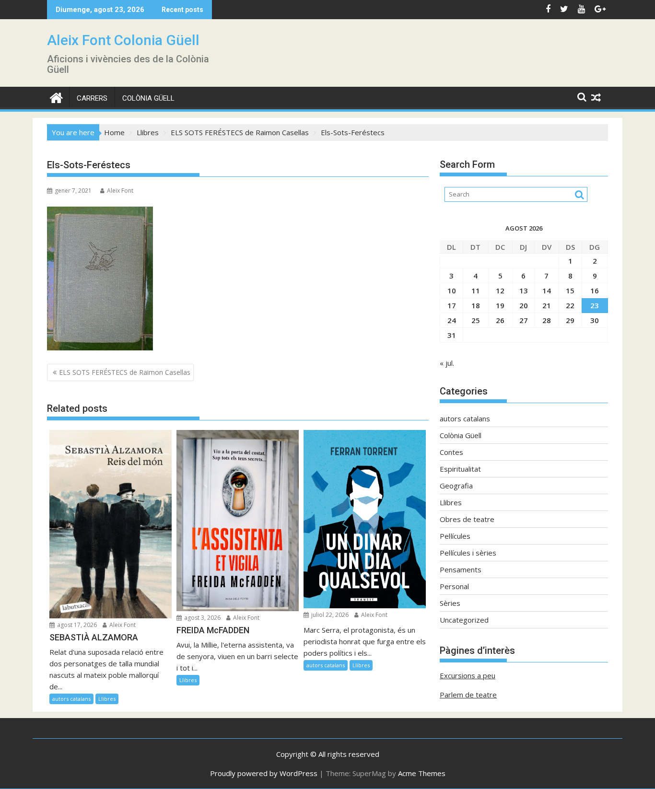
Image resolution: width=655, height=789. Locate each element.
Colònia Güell (148, 98)
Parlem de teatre (468, 694)
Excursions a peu (467, 675)
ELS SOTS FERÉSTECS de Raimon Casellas (124, 372)
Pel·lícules (455, 536)
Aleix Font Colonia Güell (123, 40)
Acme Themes (421, 773)
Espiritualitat (460, 469)
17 (451, 305)
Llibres (107, 698)
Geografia (456, 485)
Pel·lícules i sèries (468, 552)
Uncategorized (464, 620)
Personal (454, 586)
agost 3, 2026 (202, 618)
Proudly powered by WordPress (263, 773)
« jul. (447, 363)
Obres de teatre (467, 519)
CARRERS (92, 98)
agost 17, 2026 (76, 625)
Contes (451, 452)
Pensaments (460, 569)
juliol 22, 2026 (329, 615)
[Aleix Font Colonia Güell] (56, 96)
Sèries (450, 603)
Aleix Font (120, 190)
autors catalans (71, 698)
